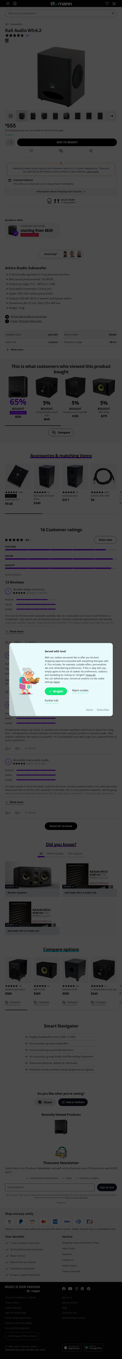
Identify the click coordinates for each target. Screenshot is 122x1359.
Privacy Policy (103, 709)
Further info (52, 700)
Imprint (89, 709)
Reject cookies (80, 690)
